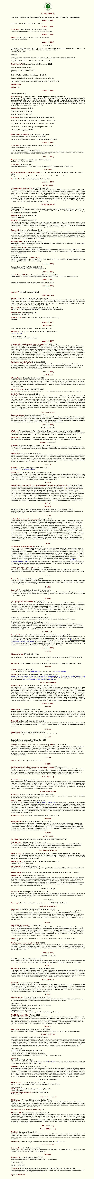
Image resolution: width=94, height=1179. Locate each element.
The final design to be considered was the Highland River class (40, 679)
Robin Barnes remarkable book (46, 802)
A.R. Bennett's (42, 1061)
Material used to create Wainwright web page (23, 469)
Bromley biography (35, 671)
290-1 (57, 1142)
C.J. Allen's (72, 488)
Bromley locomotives (60, 671)
